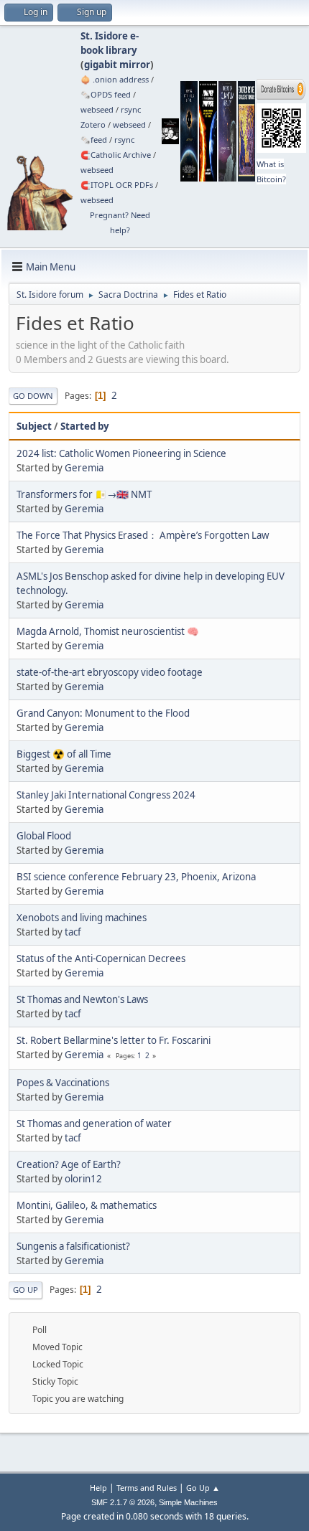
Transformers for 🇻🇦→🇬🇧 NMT (84, 494)
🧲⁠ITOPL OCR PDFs (116, 184)
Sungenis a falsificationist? (73, 1246)
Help (98, 1487)
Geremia (84, 467)
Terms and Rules (146, 1487)
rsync (131, 109)
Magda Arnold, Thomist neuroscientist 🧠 (108, 631)
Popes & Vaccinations (63, 1082)
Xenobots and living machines (82, 917)
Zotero (93, 124)
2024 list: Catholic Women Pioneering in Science (121, 453)
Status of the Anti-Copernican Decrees (101, 958)
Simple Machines (188, 1502)
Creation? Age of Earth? (69, 1164)
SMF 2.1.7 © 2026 (122, 1502)
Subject (34, 426)
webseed (97, 109)
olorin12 (83, 1178)
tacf (73, 931)
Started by (84, 426)
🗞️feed (93, 139)
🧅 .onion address (114, 79)
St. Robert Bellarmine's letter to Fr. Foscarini (114, 1040)
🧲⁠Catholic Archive (115, 154)
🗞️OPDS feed (105, 94)
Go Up (25, 1289)
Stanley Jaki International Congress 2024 (106, 794)
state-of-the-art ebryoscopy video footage (110, 672)
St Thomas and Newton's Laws (82, 999)
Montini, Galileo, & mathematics (87, 1205)
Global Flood (44, 835)
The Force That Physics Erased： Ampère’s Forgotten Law (143, 535)
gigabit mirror (117, 64)
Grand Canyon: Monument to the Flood (103, 713)
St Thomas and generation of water (94, 1123)
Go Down (33, 395)
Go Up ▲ (203, 1487)
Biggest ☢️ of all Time (64, 754)
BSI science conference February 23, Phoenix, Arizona (136, 876)
